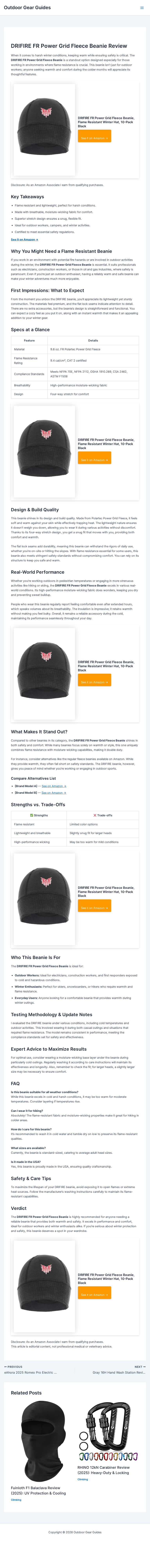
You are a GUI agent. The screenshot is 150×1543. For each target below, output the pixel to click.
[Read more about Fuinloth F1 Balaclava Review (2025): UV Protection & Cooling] (41, 1441)
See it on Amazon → (94, 138)
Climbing (16, 1499)
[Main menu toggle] (142, 8)
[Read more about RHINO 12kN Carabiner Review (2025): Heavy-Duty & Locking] (108, 1431)
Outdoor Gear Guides (27, 7)
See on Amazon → (54, 786)
